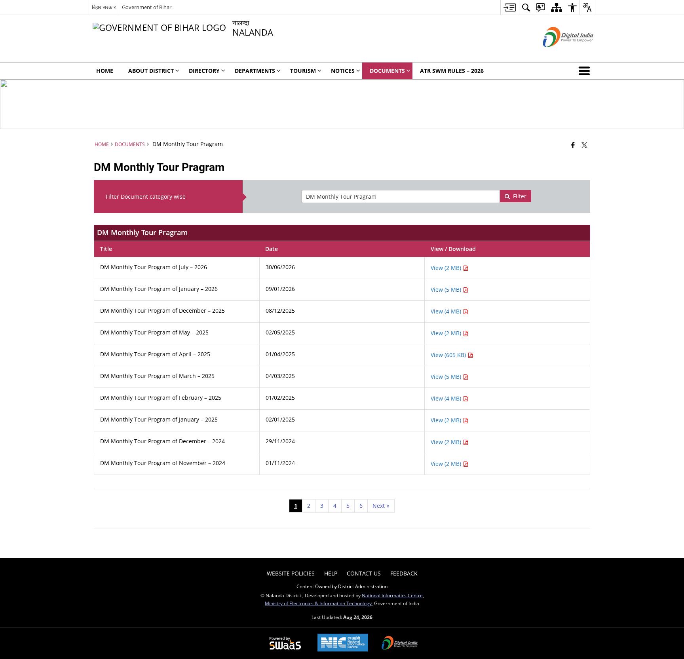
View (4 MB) (447, 311)
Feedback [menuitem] (404, 573)
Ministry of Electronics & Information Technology (318, 603)
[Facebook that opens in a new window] (573, 145)
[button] (585, 71)
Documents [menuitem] (387, 70)
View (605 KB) (449, 355)
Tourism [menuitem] (303, 70)
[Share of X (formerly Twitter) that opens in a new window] (584, 145)
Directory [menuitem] (204, 70)
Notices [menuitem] (343, 70)
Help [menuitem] (330, 573)
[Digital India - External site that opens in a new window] (558, 53)
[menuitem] (509, 7)
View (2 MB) (447, 268)
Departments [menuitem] (255, 70)
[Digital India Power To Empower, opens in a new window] (400, 643)
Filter (519, 196)
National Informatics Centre (392, 595)
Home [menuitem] (104, 70)
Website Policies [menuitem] (291, 573)
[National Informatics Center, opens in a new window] (343, 643)
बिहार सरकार (104, 7)
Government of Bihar (146, 7)
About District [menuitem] (151, 70)
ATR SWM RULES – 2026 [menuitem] (452, 70)
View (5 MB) (447, 289)
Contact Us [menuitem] (364, 573)
